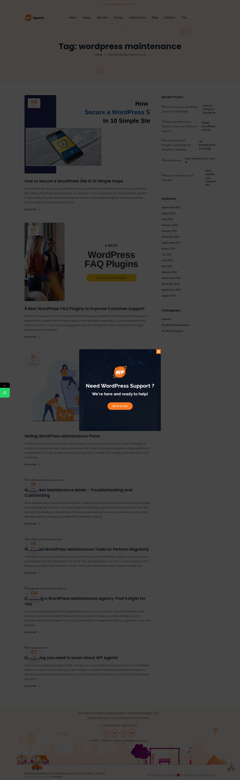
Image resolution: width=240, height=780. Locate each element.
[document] (120, 390)
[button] (158, 351)
